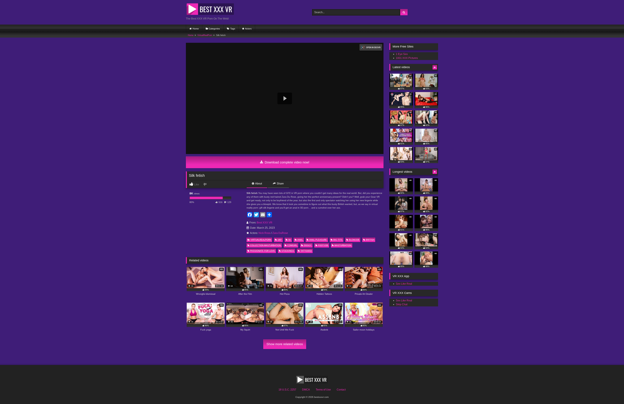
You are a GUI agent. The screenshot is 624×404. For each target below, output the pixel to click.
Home (196, 28)
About (258, 183)
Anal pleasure (318, 240)
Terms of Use (323, 389)
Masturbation (342, 245)
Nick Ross (264, 233)
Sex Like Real (404, 283)
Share (280, 183)
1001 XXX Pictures (407, 58)
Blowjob (354, 240)
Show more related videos (284, 344)
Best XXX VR (264, 222)
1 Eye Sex (402, 54)
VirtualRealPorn (204, 35)
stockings (287, 251)
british (370, 240)
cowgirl (292, 245)
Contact (341, 389)
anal (300, 240)
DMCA (306, 389)
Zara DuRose (280, 233)
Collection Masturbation (265, 245)
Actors (248, 28)
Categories (214, 28)
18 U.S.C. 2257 (287, 389)
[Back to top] (614, 394)
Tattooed (306, 251)
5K (289, 240)
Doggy (308, 245)
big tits (337, 240)
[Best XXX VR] (210, 10)
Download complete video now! (286, 162)
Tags (232, 28)
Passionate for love (262, 251)
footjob (323, 245)
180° (280, 240)
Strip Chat (401, 304)
